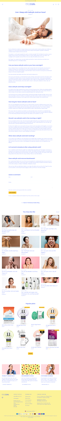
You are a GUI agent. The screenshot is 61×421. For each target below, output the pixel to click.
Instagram (27, 167)
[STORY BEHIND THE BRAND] (50, 369)
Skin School (27, 405)
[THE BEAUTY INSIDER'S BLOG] (11, 369)
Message (10, 182)
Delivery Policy (27, 396)
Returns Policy (27, 398)
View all (57, 212)
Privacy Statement (28, 400)
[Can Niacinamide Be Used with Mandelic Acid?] (11, 221)
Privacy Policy (28, 195)
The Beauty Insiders (22, 60)
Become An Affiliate (28, 403)
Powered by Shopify (30, 417)
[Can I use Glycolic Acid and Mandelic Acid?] (30, 221)
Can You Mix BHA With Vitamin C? (49, 286)
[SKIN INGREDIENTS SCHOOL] (30, 369)
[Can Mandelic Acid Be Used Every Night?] (11, 242)
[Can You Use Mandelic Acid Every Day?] (30, 263)
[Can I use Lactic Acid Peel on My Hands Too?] (50, 220)
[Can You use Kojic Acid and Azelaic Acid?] (11, 282)
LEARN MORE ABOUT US (45, 384)
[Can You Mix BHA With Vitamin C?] (50, 280)
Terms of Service (34, 195)
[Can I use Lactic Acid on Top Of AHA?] (50, 263)
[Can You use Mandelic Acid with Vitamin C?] (11, 263)
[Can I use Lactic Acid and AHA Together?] (50, 242)
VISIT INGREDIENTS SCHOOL (26, 384)
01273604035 (16, 398)
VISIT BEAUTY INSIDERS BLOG (7, 384)
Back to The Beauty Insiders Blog (31, 202)
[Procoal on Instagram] (2, 397)
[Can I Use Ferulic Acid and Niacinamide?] (30, 242)
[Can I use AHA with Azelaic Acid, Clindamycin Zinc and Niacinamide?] (30, 283)
